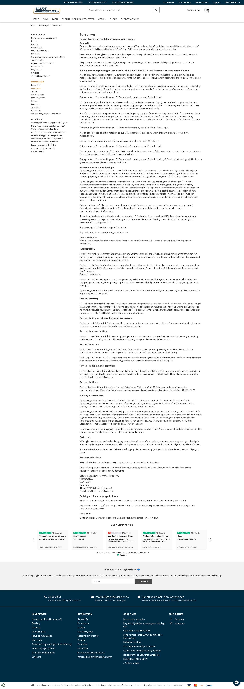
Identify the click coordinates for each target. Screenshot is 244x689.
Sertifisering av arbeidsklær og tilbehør (47, 138)
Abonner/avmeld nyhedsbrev (91, 652)
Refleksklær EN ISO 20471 (135, 659)
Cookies (34, 91)
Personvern (57, 25)
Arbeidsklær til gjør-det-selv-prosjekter (47, 135)
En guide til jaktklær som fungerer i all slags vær (144, 625)
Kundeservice (168, 2)
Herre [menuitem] (35, 19)
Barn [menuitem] (55, 19)
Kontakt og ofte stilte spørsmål (44, 38)
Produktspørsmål (38, 98)
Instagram (179, 623)
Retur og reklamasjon (40, 50)
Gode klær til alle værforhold (43, 148)
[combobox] (124, 10)
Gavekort (35, 73)
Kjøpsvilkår (35, 85)
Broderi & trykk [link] (130, 19)
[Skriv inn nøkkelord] (156, 10)
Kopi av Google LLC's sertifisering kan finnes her (103, 227)
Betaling (34, 41)
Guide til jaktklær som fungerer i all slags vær (49, 122)
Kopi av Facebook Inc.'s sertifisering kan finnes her (104, 232)
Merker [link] (102, 19)
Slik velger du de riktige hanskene (44, 129)
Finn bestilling (185, 2)
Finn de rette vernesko (134, 619)
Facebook (179, 619)
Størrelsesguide (37, 94)
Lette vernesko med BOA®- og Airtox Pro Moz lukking (143, 636)
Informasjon (44, 25)
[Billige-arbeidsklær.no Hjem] (46, 10)
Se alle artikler (38, 151)
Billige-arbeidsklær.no (40, 685)
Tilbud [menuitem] (113, 19)
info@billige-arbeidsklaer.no (131, 268)
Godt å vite (37, 119)
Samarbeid (35, 107)
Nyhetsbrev (36, 110)
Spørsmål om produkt (88, 635)
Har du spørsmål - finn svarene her (163, 597)
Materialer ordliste (132, 642)
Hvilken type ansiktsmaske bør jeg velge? (48, 126)
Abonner (143, 581)
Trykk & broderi (37, 60)
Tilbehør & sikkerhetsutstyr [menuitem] (78, 19)
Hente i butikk (36, 47)
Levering (34, 44)
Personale (35, 104)
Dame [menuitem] (45, 19)
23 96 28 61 (54, 597)
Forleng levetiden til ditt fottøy (43, 145)
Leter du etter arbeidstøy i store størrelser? (48, 132)
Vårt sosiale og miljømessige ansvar (46, 113)
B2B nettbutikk (37, 66)
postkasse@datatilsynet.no (155, 390)
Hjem (33, 25)
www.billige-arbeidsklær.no (101, 57)
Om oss (34, 101)
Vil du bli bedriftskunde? (40, 76)
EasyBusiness (36, 69)
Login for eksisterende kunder (43, 63)
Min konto (35, 54)
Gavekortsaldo (202, 2)
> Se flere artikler (131, 663)
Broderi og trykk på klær (43, 648)
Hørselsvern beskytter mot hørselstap (141, 654)
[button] (236, 682)
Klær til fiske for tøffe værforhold (44, 142)
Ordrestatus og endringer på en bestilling (48, 57)
